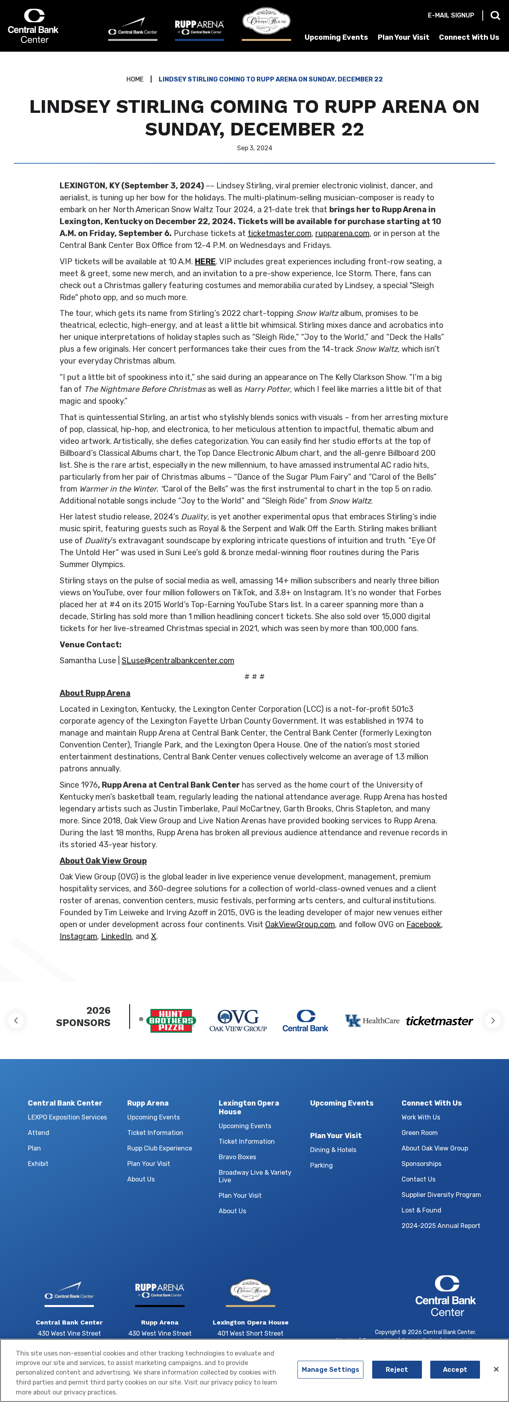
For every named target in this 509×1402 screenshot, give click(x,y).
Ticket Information (155, 1133)
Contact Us (418, 1179)
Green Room (420, 1133)
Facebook (423, 924)
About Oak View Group (435, 1148)
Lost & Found (421, 1210)
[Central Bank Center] (132, 29)
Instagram (78, 936)
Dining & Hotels (333, 1150)
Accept (455, 1369)
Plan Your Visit (403, 37)
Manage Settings (330, 1369)
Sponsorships (421, 1164)
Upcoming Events (336, 37)
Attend (38, 1133)
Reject (397, 1369)
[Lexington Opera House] (266, 24)
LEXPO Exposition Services (67, 1117)
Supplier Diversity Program (441, 1195)
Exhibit (38, 1164)
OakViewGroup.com (300, 924)
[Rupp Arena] (199, 30)
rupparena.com (342, 233)
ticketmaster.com (279, 233)
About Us (141, 1179)
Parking (321, 1165)
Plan (34, 1148)
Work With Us (421, 1117)
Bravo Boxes (237, 1157)
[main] (254, 517)
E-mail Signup (451, 15)
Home (135, 79)
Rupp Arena (148, 1103)
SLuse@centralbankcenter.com (178, 660)
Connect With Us (469, 37)
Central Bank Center (50, 26)
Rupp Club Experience (159, 1148)
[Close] (496, 1369)
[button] (16, 1020)
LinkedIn (116, 936)
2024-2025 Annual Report (441, 1226)
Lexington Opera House (249, 1107)
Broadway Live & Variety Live (255, 1176)
